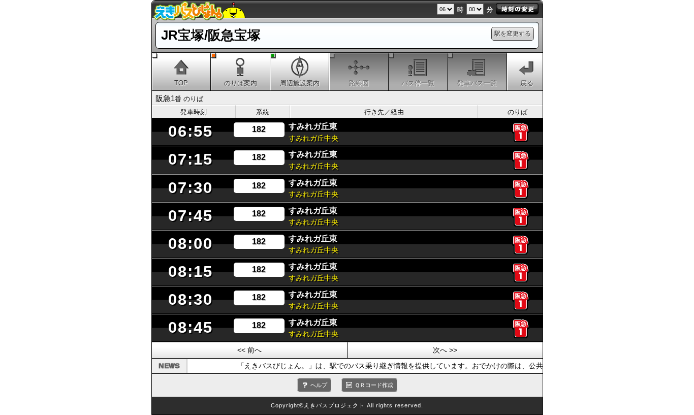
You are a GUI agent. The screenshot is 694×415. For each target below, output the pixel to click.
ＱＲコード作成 (374, 385)
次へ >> (445, 350)
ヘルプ (318, 385)
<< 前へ (249, 350)
